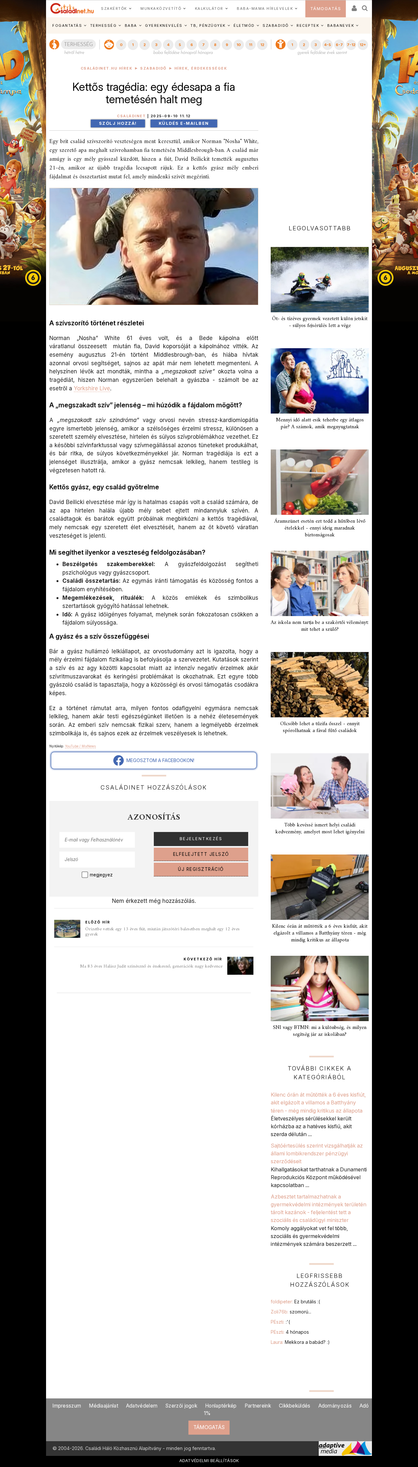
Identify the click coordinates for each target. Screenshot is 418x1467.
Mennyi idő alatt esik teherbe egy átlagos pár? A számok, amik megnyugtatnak (320, 424)
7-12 (351, 44)
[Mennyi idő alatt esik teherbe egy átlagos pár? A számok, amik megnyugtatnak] (320, 381)
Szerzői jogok (181, 1406)
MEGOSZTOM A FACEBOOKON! (159, 760)
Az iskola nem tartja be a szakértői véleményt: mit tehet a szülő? (320, 626)
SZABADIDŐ (276, 25)
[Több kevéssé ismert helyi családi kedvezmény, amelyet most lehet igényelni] (320, 786)
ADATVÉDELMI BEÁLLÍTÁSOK (209, 1460)
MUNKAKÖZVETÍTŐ (160, 8)
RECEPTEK (308, 25)
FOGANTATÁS (67, 25)
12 (262, 44)
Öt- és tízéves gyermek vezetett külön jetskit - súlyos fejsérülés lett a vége (319, 322)
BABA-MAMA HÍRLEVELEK (265, 8)
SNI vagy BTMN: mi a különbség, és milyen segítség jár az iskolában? (319, 1031)
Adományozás (335, 1406)
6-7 (339, 44)
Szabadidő (153, 68)
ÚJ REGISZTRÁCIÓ (201, 869)
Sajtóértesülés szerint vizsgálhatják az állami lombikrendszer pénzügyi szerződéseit (317, 1153)
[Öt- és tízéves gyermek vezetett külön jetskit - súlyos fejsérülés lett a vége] (320, 279)
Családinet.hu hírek (107, 68)
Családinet (131, 116)
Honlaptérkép (221, 1406)
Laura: (300, 1342)
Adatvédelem (141, 1406)
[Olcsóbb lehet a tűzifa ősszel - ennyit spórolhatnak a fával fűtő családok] (320, 684)
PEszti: (280, 1322)
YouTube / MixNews (80, 746)
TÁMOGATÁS (325, 8)
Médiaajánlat (103, 1406)
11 (250, 44)
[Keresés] (365, 6)
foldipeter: (295, 1301)
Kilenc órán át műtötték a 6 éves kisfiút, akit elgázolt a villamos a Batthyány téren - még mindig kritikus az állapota (319, 933)
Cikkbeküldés (295, 1406)
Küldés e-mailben (184, 123)
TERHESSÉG (103, 25)
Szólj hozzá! (118, 123)
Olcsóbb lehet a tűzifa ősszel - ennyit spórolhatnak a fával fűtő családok (320, 727)
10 (238, 44)
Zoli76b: (291, 1311)
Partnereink (258, 1406)
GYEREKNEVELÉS (164, 25)
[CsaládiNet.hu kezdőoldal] (72, 8)
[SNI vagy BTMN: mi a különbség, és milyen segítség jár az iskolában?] (320, 988)
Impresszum (66, 1406)
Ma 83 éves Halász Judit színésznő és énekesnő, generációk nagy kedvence (151, 966)
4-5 (327, 44)
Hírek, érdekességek (200, 68)
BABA (131, 25)
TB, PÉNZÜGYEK (208, 25)
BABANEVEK (340, 25)
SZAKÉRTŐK (114, 8)
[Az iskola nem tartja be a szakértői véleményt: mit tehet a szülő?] (320, 583)
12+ (363, 44)
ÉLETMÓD (244, 25)
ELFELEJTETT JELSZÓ (201, 854)
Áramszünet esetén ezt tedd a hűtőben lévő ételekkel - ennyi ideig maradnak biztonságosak (319, 528)
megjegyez (101, 874)
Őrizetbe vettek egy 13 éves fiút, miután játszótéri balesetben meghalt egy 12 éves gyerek (162, 931)
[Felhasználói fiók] (353, 6)
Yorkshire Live (92, 388)
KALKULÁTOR (209, 8)
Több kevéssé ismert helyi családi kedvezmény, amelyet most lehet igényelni (319, 829)
